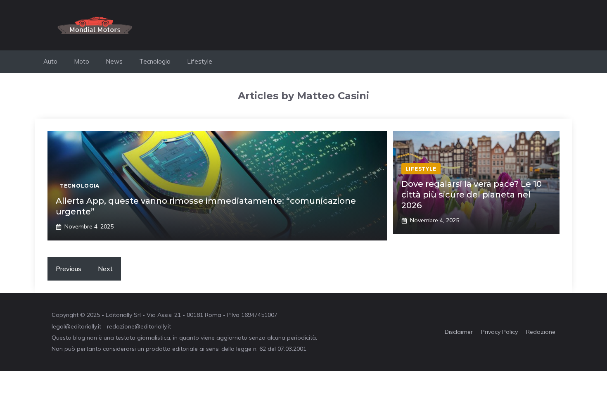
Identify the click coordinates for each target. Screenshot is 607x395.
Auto (50, 61)
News (114, 61)
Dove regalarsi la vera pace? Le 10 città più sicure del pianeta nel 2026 (471, 194)
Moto (81, 61)
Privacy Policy (499, 332)
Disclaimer (459, 332)
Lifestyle (199, 61)
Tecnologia (155, 61)
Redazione (540, 332)
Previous (68, 268)
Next (105, 268)
